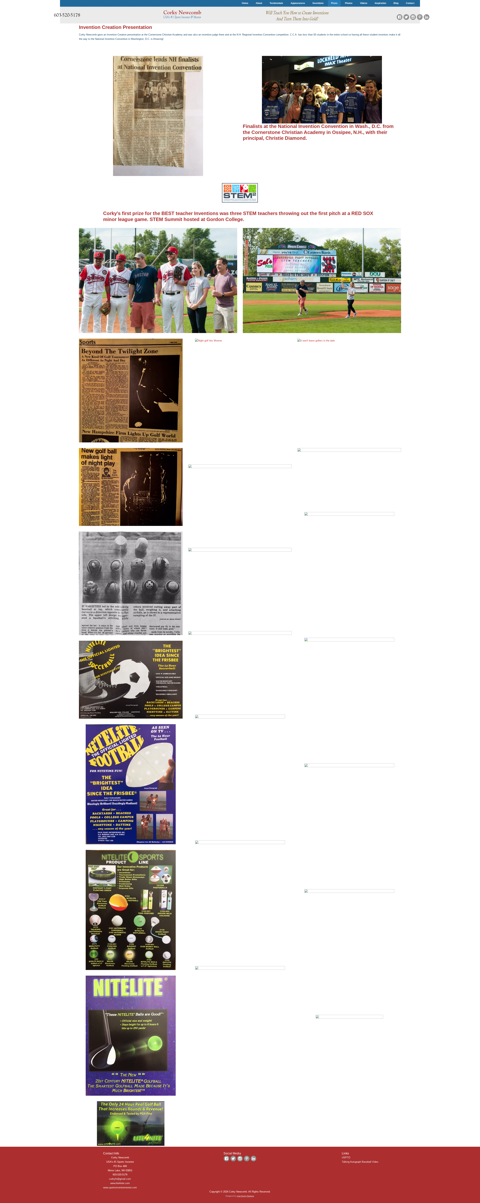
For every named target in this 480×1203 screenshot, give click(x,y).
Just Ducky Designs (245, 1196)
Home (245, 3)
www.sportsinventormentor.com (120, 1187)
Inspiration (380, 3)
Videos (363, 3)
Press (334, 3)
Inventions (318, 3)
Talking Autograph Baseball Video (360, 1161)
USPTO (346, 1157)
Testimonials (276, 3)
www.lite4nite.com (120, 1183)
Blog (396, 3)
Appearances (298, 3)
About (259, 3)
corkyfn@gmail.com (120, 1178)
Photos (348, 3)
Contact (410, 3)
